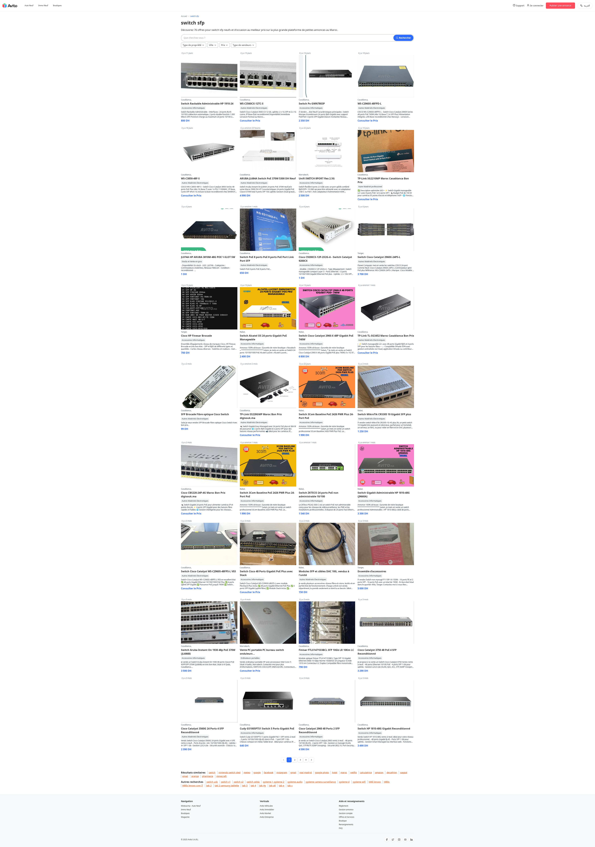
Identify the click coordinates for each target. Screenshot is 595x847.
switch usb (212, 781)
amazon (379, 772)
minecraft (221, 776)
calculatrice (366, 772)
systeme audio (294, 781)
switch (212, 772)
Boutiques (57, 5)
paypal (403, 772)
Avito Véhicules (266, 806)
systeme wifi (359, 781)
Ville (211, 45)
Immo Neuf (43, 5)
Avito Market (265, 813)
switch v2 (238, 781)
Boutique (343, 820)
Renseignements (346, 824)
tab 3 (244, 785)
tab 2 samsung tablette (227, 785)
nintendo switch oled (229, 772)
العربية (587, 5)
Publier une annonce (560, 5)
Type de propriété (192, 45)
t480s (387, 781)
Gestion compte (346, 813)
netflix (353, 772)
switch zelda (253, 781)
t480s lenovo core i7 (192, 785)
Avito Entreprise (267, 817)
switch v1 (226, 781)
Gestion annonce (346, 809)
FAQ (340, 828)
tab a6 (272, 785)
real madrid (306, 772)
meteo (247, 772)
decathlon (392, 772)
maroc (344, 772)
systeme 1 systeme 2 (273, 781)
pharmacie (207, 776)
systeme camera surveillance (321, 781)
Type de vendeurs (242, 45)
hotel (334, 772)
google (257, 772)
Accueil (184, 16)
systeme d (344, 781)
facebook (268, 772)
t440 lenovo (375, 781)
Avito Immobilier (267, 809)
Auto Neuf (29, 5)
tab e (281, 785)
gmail (293, 772)
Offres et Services (346, 817)
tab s (290, 785)
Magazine (185, 817)
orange (195, 776)
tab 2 (209, 785)
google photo (322, 772)
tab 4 (253, 785)
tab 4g (262, 785)
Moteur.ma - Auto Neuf (191, 806)
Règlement (343, 806)
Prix (223, 45)
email (185, 776)
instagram (281, 772)
